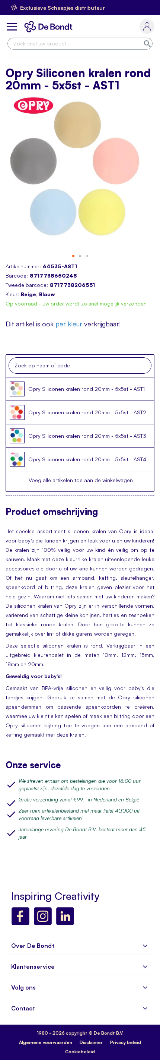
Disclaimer (91, 1042)
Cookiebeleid (80, 1051)
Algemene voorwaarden (45, 1042)
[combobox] (80, 44)
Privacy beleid (125, 1042)
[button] (73, 256)
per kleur (68, 324)
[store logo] (50, 26)
